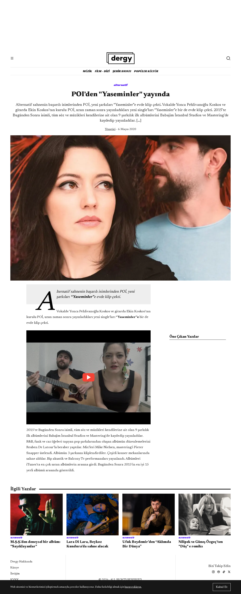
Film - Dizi (102, 71)
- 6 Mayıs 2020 (120, 129)
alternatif (120, 85)
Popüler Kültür (146, 71)
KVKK (14, 579)
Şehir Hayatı (122, 71)
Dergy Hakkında (21, 561)
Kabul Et (221, 587)
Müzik (87, 71)
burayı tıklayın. (133, 587)
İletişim (15, 573)
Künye (14, 567)
